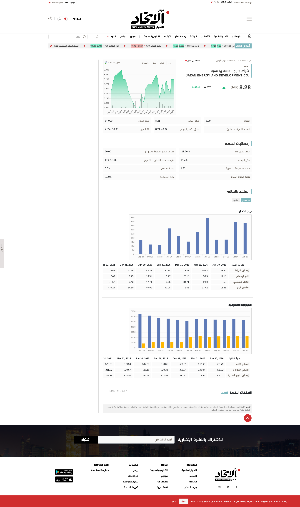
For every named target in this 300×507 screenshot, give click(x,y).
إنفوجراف (163, 481)
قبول (183, 501)
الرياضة (193, 36)
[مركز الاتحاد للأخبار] (150, 19)
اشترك (85, 439)
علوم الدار (236, 36)
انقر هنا (226, 501)
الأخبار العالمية (221, 36)
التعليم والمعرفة (152, 36)
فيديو (132, 36)
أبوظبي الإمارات (223, 1)
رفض (174, 501)
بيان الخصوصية (130, 481)
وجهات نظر (180, 36)
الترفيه (167, 36)
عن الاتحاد (133, 475)
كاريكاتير (133, 464)
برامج (122, 36)
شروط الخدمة (131, 487)
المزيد (113, 36)
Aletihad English (100, 470)
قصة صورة (162, 487)
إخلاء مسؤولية (101, 464)
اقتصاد (206, 36)
